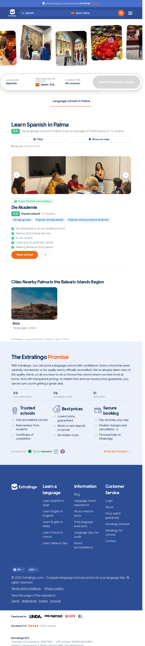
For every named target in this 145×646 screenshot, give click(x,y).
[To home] (12, 13)
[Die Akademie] (71, 175)
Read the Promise (117, 451)
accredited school (53, 228)
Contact (110, 541)
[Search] (121, 13)
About (109, 507)
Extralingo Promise (117, 524)
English (43, 601)
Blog (77, 494)
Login (109, 501)
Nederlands (29, 601)
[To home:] (24, 486)
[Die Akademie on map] (45, 255)
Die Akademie (24, 207)
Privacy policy (54, 589)
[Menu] (130, 13)
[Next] (126, 175)
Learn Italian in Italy (55, 543)
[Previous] (16, 175)
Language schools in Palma (71, 101)
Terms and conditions (26, 589)
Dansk (15, 601)
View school (24, 255)
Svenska (55, 601)
